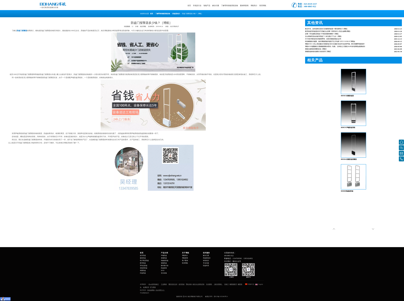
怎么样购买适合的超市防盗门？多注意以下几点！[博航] (323, 32)
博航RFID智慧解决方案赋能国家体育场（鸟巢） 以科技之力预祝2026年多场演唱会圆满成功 (335, 42)
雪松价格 (189, 284)
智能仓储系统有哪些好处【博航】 (316, 44)
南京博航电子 (174, 26)
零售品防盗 (143, 265)
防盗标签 (164, 268)
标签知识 (206, 260)
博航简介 (185, 255)
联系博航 (185, 263)
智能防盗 (164, 263)
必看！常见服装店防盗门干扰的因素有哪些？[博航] (322, 29)
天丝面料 (209, 284)
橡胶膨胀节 (233, 284)
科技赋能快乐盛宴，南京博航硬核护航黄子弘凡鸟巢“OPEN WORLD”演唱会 (330, 37)
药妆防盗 (143, 273)
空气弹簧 (153, 287)
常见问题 (206, 263)
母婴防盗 (143, 270)
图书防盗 (143, 263)
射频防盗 (164, 258)
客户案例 (185, 260)
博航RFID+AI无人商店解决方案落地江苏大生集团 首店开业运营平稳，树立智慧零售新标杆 (335, 39)
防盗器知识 (206, 258)
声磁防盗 (164, 255)
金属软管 (146, 287)
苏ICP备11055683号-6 (221, 296)
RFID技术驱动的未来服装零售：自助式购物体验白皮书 (323, 34)
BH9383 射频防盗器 (347, 96)
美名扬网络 (151, 290)
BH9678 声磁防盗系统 (348, 127)
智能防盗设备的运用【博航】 (314, 49)
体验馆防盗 (143, 268)
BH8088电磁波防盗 (347, 191)
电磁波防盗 (164, 260)
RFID (162, 270)
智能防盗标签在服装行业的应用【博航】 (318, 47)
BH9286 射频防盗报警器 (349, 159)
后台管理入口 (160, 290)
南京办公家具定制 (198, 284)
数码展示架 (164, 265)
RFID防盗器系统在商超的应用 (315, 52)
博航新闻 (185, 258)
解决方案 (206, 255)
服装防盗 (143, 258)
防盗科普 (206, 265)
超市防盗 (143, 255)
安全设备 (164, 273)
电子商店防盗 (144, 260)
